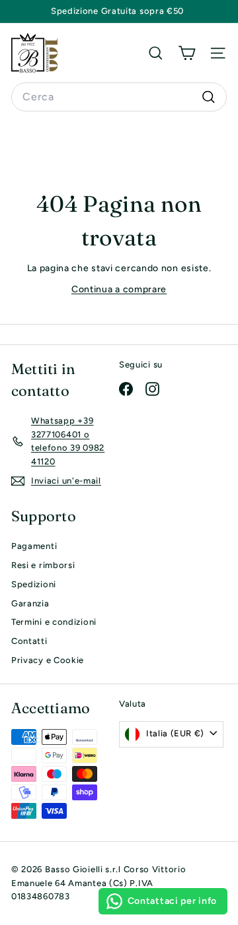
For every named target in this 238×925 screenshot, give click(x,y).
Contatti (29, 641)
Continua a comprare (119, 289)
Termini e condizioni (54, 622)
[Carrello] (186, 53)
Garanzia (30, 603)
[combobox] (119, 97)
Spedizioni (33, 584)
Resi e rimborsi (43, 565)
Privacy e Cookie (47, 660)
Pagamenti (34, 546)
